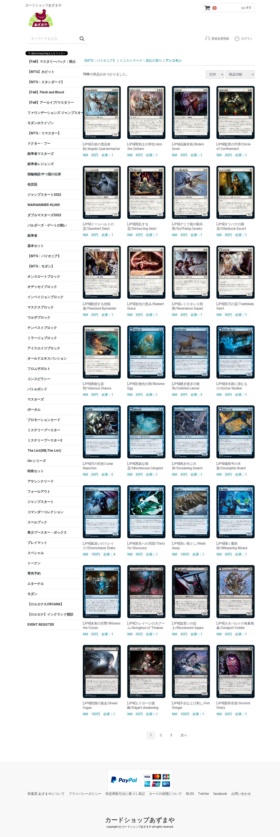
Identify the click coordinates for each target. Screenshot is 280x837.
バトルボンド (37, 389)
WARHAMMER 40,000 (43, 205)
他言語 (32, 184)
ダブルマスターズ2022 (44, 215)
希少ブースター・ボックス (47, 532)
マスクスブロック (40, 307)
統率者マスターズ (40, 154)
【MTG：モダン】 (41, 266)
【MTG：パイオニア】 (44, 256)
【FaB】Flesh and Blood (45, 92)
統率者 (32, 236)
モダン (32, 594)
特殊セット (35, 471)
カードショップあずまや (140, 819)
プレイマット (37, 543)
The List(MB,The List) (44, 450)
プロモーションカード (43, 420)
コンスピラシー (38, 379)
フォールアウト (38, 491)
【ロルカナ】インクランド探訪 (50, 614)
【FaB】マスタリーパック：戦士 (51, 61)
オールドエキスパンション (47, 358)
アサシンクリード (40, 481)
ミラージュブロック (42, 338)
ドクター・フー (38, 143)
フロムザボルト (38, 369)
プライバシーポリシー (85, 793)
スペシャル (35, 553)
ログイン (247, 38)
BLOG (190, 793)
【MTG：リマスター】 (44, 133)
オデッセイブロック (42, 287)
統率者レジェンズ (40, 164)
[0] (207, 7)
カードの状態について (165, 793)
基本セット (35, 246)
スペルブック (37, 522)
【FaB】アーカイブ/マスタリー (50, 102)
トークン (34, 563)
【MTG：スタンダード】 (45, 82)
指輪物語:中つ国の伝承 (44, 174)
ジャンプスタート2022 (44, 195)
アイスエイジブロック (43, 348)
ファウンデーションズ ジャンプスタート (53, 113)
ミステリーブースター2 (44, 440)
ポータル (34, 410)
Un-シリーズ (36, 461)
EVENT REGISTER (40, 625)
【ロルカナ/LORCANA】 (45, 604)
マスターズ (35, 399)
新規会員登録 (220, 38)
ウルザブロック (38, 317)
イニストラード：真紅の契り (141, 60)
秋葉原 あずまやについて (46, 793)
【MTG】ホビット (41, 72)
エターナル (35, 584)
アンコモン (173, 60)
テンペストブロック (42, 328)
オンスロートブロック (43, 276)
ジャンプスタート (40, 502)
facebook (220, 793)
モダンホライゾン (40, 123)
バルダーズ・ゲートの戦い (47, 225)
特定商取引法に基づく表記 (125, 793)
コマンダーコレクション (45, 512)
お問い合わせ (241, 793)
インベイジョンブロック (45, 297)
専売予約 (34, 573)
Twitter (203, 793)
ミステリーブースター (43, 430)
